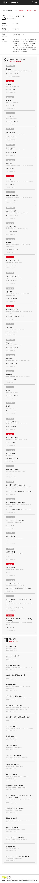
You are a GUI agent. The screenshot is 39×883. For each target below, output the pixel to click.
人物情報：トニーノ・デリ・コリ (27, 10)
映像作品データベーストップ (9, 10)
